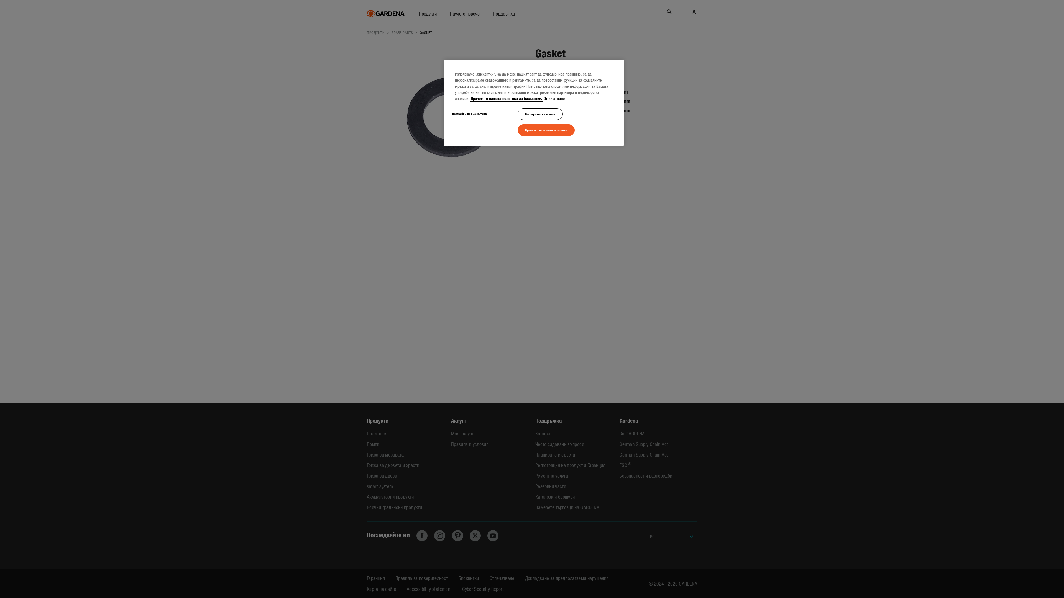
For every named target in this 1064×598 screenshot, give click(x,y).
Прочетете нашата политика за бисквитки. (506, 98)
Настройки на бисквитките (470, 113)
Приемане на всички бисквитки (546, 130)
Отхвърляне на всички (540, 114)
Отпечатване (554, 98)
